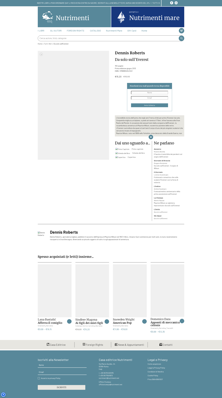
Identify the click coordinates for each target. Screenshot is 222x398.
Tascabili (169, 328)
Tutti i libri (48, 44)
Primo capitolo (137, 149)
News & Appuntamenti (131, 344)
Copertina (131, 157)
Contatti (167, 344)
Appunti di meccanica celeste (165, 324)
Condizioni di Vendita (156, 372)
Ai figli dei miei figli (89, 323)
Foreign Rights (94, 344)
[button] (107, 321)
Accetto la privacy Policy (50, 378)
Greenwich (41, 326)
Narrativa (49, 326)
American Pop (122, 322)
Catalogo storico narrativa (85, 326)
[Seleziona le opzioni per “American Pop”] (144, 321)
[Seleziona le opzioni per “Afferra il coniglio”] (69, 321)
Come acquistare (154, 364)
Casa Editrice (57, 344)
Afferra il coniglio (50, 322)
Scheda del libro (138, 153)
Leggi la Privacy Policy (156, 368)
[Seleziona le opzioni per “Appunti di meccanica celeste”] (182, 321)
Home (40, 44)
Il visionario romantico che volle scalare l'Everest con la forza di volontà (166, 177)
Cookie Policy (153, 375)
